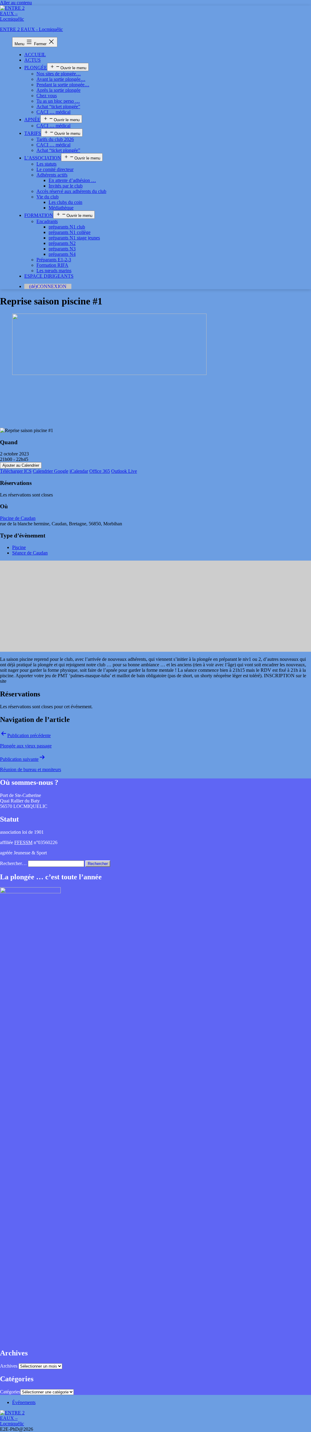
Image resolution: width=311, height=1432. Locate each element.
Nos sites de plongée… (58, 73)
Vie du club (47, 196)
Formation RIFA (52, 265)
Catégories (10, 1391)
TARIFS (32, 133)
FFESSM (23, 842)
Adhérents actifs (51, 174)
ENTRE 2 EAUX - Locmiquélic (31, 29)
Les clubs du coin (65, 202)
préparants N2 (62, 243)
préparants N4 (62, 254)
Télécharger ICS (16, 471)
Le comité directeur (54, 169)
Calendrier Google (50, 471)
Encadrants (47, 221)
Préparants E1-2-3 (53, 259)
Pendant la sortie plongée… (62, 84)
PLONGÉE (35, 67)
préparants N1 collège (70, 232)
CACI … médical (53, 112)
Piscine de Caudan (18, 518)
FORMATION (38, 215)
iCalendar (79, 471)
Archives (8, 1365)
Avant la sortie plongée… (60, 79)
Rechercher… (13, 863)
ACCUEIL (35, 54)
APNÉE (32, 119)
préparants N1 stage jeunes (74, 237)
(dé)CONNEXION (48, 286)
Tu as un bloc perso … (58, 101)
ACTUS (32, 60)
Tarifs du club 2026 (55, 139)
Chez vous (46, 95)
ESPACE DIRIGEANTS (48, 276)
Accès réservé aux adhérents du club (71, 191)
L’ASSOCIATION (42, 157)
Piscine (19, 547)
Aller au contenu (16, 2)
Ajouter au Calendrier (20, 465)
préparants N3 (62, 248)
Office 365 (99, 471)
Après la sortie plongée (58, 90)
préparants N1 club (67, 226)
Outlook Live (124, 471)
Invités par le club (66, 185)
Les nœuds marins (53, 270)
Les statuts (46, 164)
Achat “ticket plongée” (58, 106)
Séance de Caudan (30, 552)
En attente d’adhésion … (72, 180)
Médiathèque (61, 207)
